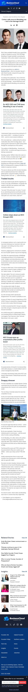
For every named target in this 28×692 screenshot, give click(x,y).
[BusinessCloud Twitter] (11, 8)
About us (3, 657)
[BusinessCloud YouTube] (19, 8)
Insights (3, 648)
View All (24, 538)
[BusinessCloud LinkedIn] (8, 8)
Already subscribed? (14, 689)
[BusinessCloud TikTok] (14, 8)
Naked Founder (18, 635)
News (15, 644)
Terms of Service (12, 686)
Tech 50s (4, 644)
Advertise (17, 653)
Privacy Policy (4, 686)
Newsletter (4, 653)
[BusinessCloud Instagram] (16, 8)
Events (16, 648)
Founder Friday (5, 639)
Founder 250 (5, 635)
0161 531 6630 (5, 673)
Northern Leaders (19, 639)
